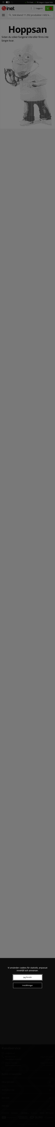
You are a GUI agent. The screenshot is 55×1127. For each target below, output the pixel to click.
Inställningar (27, 985)
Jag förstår (27, 977)
